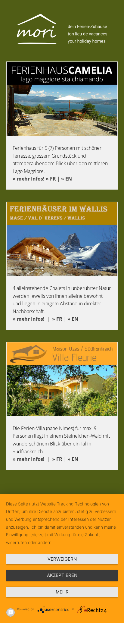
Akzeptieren (62, 575)
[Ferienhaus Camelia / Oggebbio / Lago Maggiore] (62, 134)
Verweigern (62, 559)
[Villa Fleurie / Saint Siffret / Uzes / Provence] (62, 414)
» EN (66, 178)
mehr (62, 592)
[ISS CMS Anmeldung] (2, 3)
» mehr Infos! (29, 178)
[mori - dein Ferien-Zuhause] (62, 42)
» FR (51, 178)
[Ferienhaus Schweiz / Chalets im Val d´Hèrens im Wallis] (62, 274)
